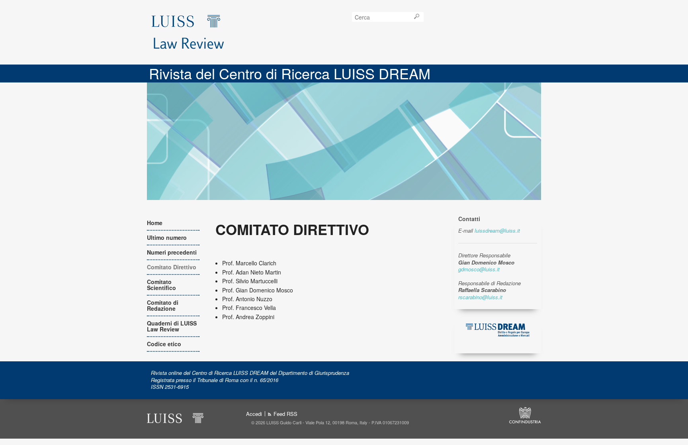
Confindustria (525, 415)
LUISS (176, 417)
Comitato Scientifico (161, 285)
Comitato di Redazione (162, 305)
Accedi (254, 413)
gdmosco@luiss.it (479, 269)
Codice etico (164, 344)
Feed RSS (285, 414)
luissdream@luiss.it (497, 230)
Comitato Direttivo (171, 267)
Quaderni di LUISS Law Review (172, 326)
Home (154, 223)
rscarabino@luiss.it (480, 297)
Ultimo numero (167, 237)
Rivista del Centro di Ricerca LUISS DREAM (289, 73)
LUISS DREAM (191, 20)
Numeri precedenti (172, 252)
